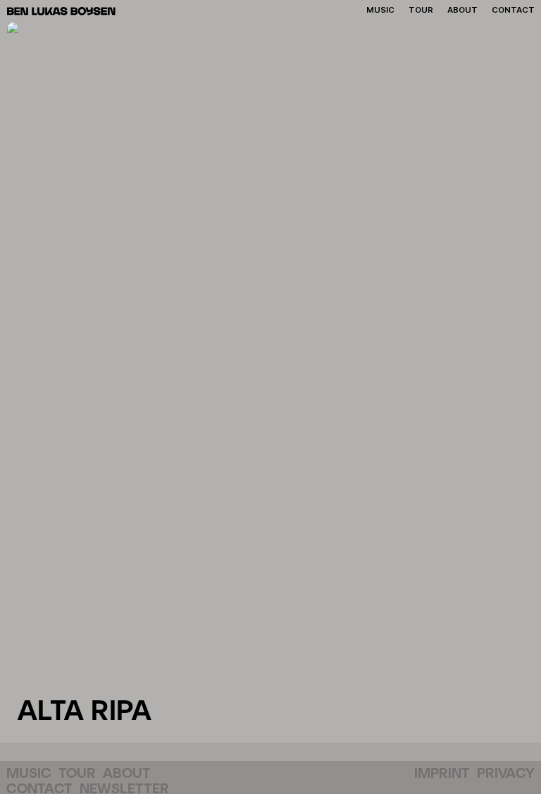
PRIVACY (506, 774)
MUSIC (28, 774)
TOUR (77, 774)
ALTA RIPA (84, 711)
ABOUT (127, 774)
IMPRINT (442, 774)
